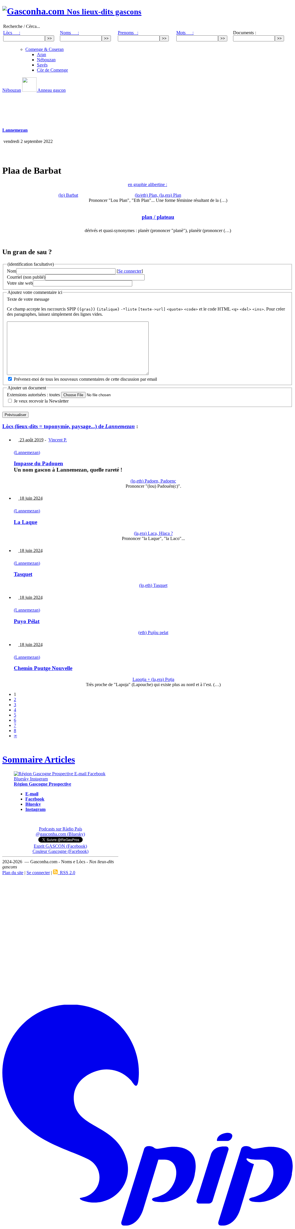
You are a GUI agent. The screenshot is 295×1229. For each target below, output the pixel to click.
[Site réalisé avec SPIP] (147, 1224)
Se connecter (129, 271)
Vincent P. (57, 439)
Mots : (185, 32)
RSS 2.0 (66, 872)
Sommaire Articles (38, 759)
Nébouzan (46, 59)
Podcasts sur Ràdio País (60, 828)
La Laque (25, 522)
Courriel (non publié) (26, 277)
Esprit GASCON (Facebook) (60, 846)
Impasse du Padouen (38, 463)
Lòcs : (11, 32)
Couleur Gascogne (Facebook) (60, 851)
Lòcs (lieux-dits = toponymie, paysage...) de (68, 426)
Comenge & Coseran (44, 49)
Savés (42, 64)
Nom (11, 271)
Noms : (69, 32)
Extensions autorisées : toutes (33, 394)
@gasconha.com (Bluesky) (60, 834)
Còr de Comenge (52, 70)
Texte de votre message (28, 299)
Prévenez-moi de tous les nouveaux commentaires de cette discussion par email (85, 379)
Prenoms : (128, 32)
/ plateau (158, 217)
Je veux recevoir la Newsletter (41, 401)
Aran (41, 54)
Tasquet (23, 574)
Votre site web (20, 283)
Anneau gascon (51, 90)
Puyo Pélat (26, 621)
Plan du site (12, 872)
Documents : (244, 32)
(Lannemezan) (27, 452)
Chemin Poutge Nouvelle (43, 668)
